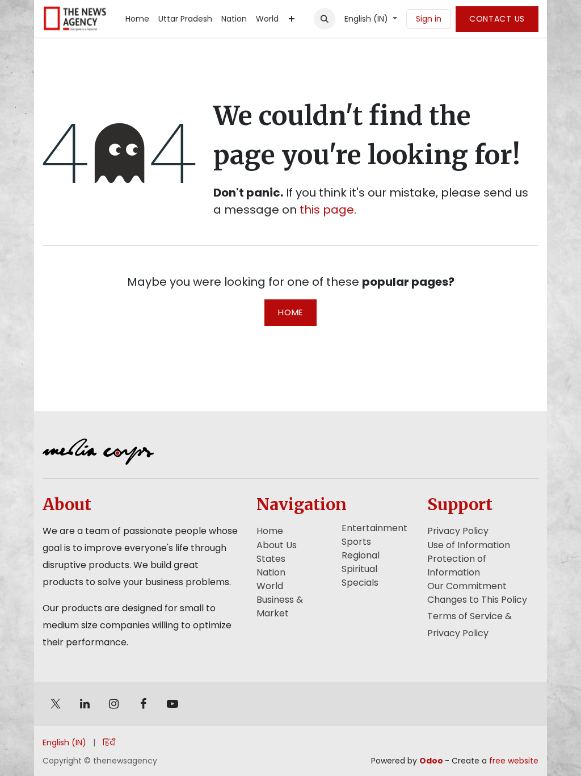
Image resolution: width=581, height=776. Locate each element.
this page (327, 210)
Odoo (432, 760)
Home (290, 312)
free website (513, 760)
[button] (324, 19)
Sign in (428, 18)
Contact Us (497, 18)
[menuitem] (137, 19)
